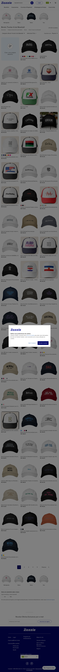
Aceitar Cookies (43, 343)
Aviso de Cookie (30, 335)
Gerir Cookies (32, 343)
